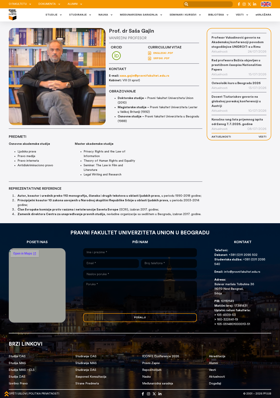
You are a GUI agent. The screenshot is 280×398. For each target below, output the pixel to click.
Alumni (213, 363)
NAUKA (103, 15)
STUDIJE (51, 15)
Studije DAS (17, 377)
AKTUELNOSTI (221, 137)
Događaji (215, 383)
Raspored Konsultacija (90, 377)
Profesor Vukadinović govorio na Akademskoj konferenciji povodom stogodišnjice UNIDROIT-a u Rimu (238, 42)
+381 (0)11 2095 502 (242, 255)
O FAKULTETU (18, 4)
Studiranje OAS (85, 356)
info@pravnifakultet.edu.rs (242, 272)
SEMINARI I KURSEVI (183, 15)
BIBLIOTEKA (216, 15)
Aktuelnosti (217, 377)
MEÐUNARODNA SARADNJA (139, 15)
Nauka (146, 377)
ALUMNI (73, 4)
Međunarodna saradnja (157, 383)
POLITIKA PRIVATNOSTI (44, 394)
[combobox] (208, 4)
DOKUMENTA (47, 4)
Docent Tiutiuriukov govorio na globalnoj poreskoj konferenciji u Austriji (236, 101)
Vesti (212, 370)
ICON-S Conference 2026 (160, 356)
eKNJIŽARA (263, 15)
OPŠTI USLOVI (18, 394)
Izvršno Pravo (18, 383)
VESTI (240, 15)
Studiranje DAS (85, 370)
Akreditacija (217, 356)
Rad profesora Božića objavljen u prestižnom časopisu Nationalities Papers (236, 65)
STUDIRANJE (78, 15)
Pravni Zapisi (151, 363)
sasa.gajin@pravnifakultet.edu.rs (144, 76)
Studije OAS (17, 356)
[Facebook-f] (239, 4)
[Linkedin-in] (254, 4)
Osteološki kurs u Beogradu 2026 (236, 83)
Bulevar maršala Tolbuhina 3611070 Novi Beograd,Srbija (234, 289)
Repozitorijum (151, 370)
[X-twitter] (249, 4)
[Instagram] (244, 4)
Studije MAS (17, 363)
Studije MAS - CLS (22, 370)
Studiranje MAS (86, 363)
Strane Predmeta (87, 383)
